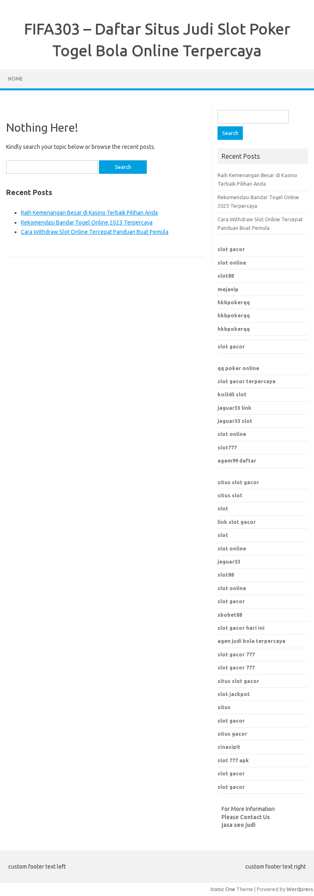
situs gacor (232, 734)
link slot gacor (237, 522)
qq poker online (238, 368)
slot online (232, 262)
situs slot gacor (238, 482)
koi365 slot (232, 394)
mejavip (228, 289)
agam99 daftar (237, 460)
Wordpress (300, 889)
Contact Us (255, 817)
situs (224, 707)
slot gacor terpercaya (247, 381)
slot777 (227, 447)
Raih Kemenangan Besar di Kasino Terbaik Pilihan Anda (89, 212)
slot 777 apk (233, 760)
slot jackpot (234, 694)
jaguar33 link (234, 408)
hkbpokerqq (234, 302)
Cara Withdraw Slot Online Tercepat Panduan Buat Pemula (94, 232)
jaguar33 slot (235, 421)
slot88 (226, 275)
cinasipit (229, 747)
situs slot (230, 495)
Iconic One (223, 889)
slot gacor (231, 249)
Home (15, 78)
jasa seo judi (239, 825)
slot (223, 508)
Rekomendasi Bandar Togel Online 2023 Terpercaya (87, 222)
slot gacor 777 (236, 654)
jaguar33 (229, 561)
